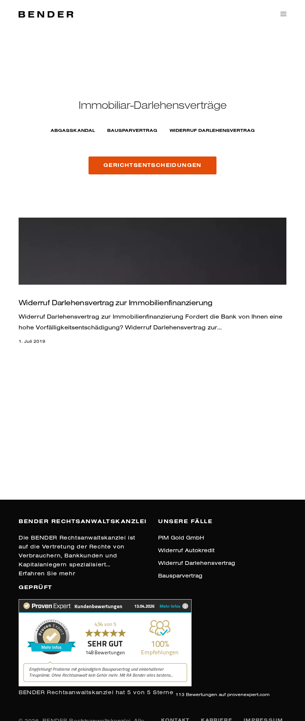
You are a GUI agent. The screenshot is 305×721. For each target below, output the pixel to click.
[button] (152, 165)
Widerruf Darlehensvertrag (196, 562)
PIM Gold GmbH (181, 537)
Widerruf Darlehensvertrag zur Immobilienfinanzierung (115, 302)
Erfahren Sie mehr (47, 573)
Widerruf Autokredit (186, 550)
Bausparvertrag (132, 130)
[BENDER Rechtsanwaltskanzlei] (46, 13)
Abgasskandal (73, 130)
